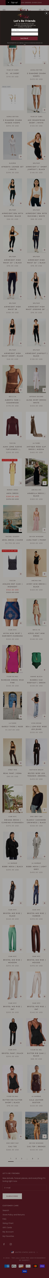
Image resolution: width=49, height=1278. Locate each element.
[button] (46, 13)
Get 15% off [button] (24, 38)
